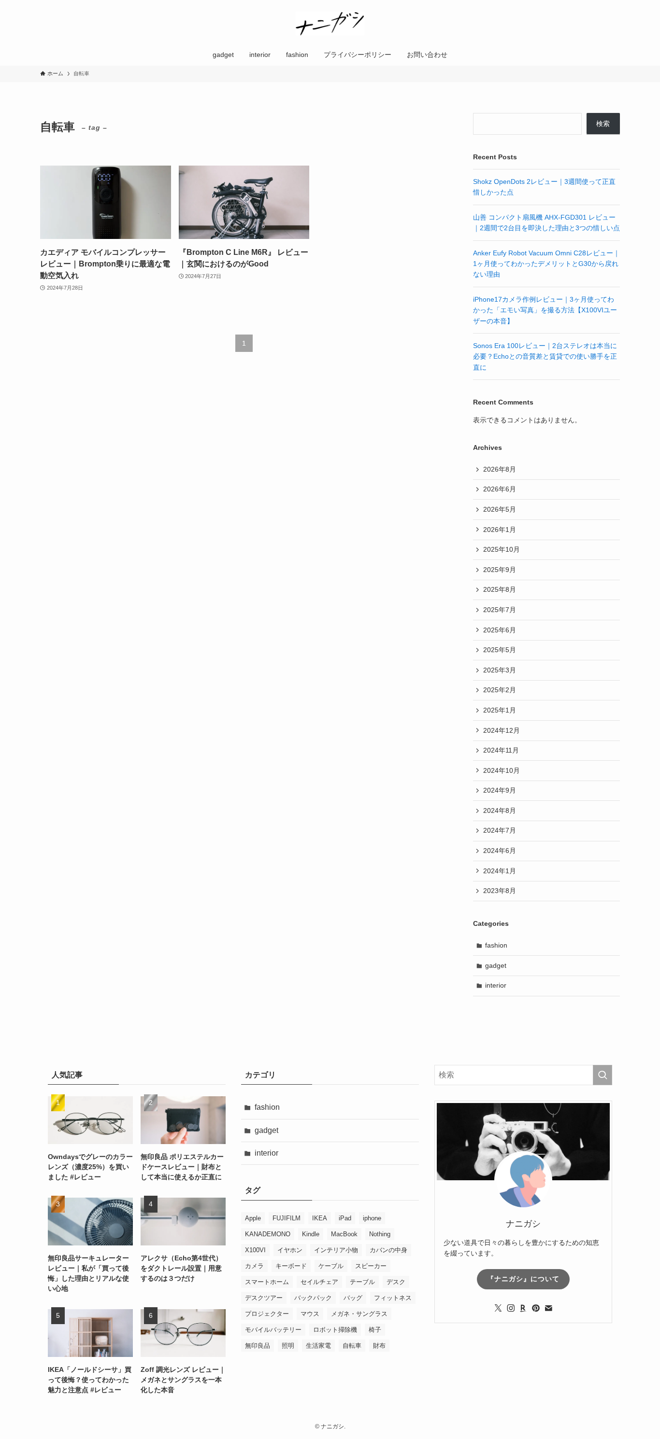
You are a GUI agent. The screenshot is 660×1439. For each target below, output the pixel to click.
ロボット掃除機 (335, 1329)
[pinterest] (536, 1308)
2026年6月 (499, 489)
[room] (523, 1308)
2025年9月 (499, 569)
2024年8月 (499, 810)
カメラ (254, 1266)
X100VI (255, 1250)
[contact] (548, 1308)
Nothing (379, 1234)
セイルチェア (319, 1281)
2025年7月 (499, 610)
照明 (288, 1345)
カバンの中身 (388, 1250)
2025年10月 (501, 549)
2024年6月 (499, 850)
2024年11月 (501, 750)
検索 (603, 123)
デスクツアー (264, 1297)
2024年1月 (499, 871)
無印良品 (257, 1345)
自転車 (352, 1345)
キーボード (291, 1266)
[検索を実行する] (602, 1075)
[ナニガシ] (330, 24)
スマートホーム (267, 1281)
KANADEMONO (267, 1234)
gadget (495, 965)
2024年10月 (501, 770)
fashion (496, 945)
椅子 (375, 1329)
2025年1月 (499, 710)
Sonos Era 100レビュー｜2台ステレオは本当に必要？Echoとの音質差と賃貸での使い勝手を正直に (545, 356)
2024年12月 (501, 730)
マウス (310, 1313)
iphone (372, 1218)
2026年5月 (499, 509)
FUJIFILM (287, 1218)
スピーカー (371, 1266)
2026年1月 (499, 529)
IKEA (319, 1218)
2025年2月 (499, 690)
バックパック (313, 1297)
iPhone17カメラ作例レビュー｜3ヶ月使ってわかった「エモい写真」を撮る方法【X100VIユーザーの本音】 (545, 310)
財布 (379, 1345)
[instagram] (511, 1308)
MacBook (344, 1234)
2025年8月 (499, 589)
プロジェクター (267, 1313)
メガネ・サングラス (359, 1313)
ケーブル (331, 1266)
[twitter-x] (498, 1308)
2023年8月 (499, 890)
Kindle (310, 1234)
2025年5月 (499, 650)
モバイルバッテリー (273, 1329)
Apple (253, 1218)
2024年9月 (499, 790)
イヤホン (289, 1250)
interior (495, 985)
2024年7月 (499, 830)
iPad (345, 1218)
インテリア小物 (336, 1250)
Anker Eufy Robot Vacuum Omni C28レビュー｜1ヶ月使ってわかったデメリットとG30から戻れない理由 (546, 264)
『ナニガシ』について (523, 1279)
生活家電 (318, 1345)
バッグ (353, 1297)
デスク (396, 1281)
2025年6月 (499, 630)
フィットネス (393, 1297)
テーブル (362, 1281)
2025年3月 (499, 670)
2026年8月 (499, 469)
